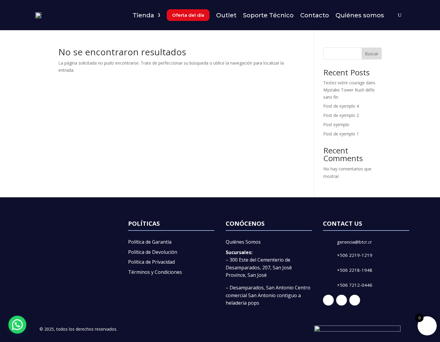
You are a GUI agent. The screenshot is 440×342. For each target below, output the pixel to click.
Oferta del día (188, 15)
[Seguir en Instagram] (341, 300)
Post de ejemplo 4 (341, 106)
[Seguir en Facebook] (328, 300)
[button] (17, 325)
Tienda (143, 15)
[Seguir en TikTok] (354, 300)
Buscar (371, 54)
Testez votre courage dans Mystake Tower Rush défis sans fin (349, 90)
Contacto (314, 15)
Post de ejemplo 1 (341, 134)
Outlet (226, 15)
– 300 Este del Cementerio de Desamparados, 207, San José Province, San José (259, 267)
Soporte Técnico (268, 15)
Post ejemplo (336, 124)
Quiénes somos (360, 15)
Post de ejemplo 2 (341, 115)
